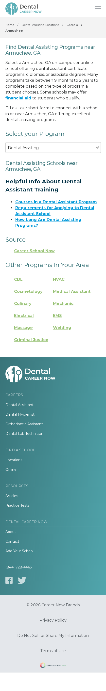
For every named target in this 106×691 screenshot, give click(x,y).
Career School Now (34, 251)
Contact (12, 541)
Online (11, 469)
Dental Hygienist (20, 414)
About (10, 532)
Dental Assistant (19, 405)
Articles (11, 496)
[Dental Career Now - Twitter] (22, 580)
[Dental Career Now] (23, 8)
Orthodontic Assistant (24, 424)
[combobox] (50, 154)
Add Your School (19, 551)
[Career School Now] (53, 666)
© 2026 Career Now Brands (53, 605)
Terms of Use (53, 650)
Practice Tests (17, 505)
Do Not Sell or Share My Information (53, 635)
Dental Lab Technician (24, 433)
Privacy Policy (53, 620)
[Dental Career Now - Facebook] (9, 580)
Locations (13, 460)
